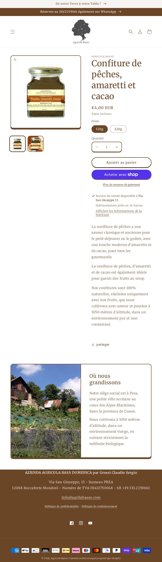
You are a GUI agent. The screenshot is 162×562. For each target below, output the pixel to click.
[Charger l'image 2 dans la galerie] (36, 144)
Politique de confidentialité (62, 506)
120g (99, 129)
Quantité (98, 138)
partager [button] (102, 344)
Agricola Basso (59, 558)
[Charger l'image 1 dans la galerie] (17, 144)
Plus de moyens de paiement (121, 184)
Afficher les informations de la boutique (119, 213)
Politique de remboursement (99, 506)
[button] (12, 31)
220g (118, 129)
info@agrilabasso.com (81, 497)
